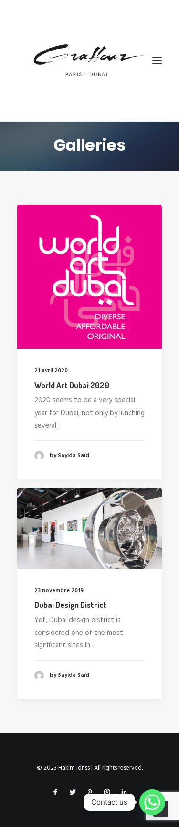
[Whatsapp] (152, 802)
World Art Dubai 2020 (71, 385)
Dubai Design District (70, 605)
